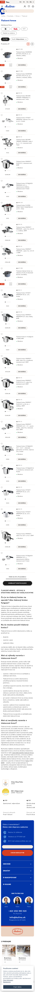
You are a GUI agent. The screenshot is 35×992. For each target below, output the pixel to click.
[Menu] (2, 6)
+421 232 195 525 (17, 911)
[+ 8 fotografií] (7, 229)
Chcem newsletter (17, 852)
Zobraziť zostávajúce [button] (17, 583)
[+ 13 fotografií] (7, 361)
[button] (17, 39)
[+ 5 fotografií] (7, 142)
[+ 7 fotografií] (7, 383)
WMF (3, 763)
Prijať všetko (17, 987)
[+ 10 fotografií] (7, 536)
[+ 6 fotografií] (7, 164)
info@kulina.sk (17, 917)
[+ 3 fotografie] (7, 54)
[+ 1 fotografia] (7, 186)
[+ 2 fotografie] (7, 207)
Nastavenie (7, 982)
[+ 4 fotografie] (7, 295)
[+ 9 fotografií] (7, 251)
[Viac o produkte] (7, 317)
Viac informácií (8, 980)
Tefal (27, 761)
